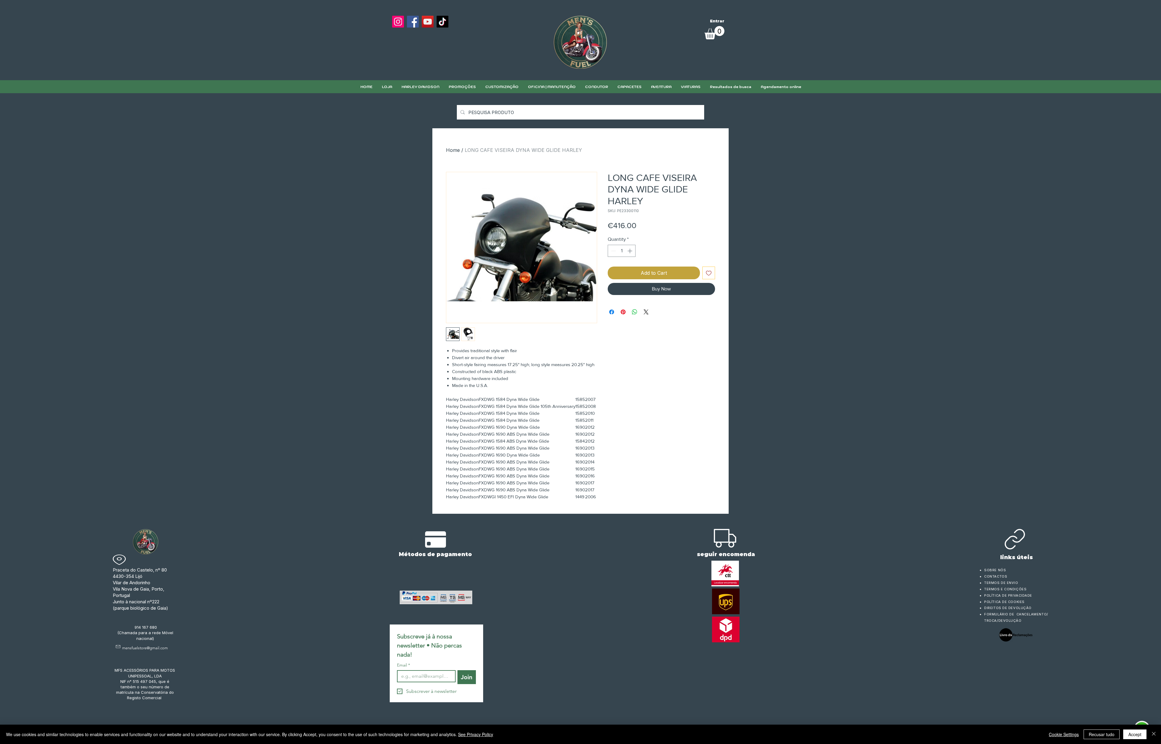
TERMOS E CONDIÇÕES (1005, 589)
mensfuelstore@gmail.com (145, 648)
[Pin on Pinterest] (623, 312)
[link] (714, 32)
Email (403, 665)
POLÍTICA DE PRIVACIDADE (1008, 595)
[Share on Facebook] (611, 312)
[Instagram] (398, 22)
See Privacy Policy (475, 734)
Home (453, 150)
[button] (501, 86)
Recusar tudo (1101, 734)
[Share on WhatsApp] (634, 312)
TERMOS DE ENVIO (1001, 583)
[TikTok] (442, 22)
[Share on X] (646, 312)
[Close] (1153, 734)
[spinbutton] (621, 251)
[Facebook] (413, 22)
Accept (1134, 734)
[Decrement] (613, 251)
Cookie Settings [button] (1064, 734)
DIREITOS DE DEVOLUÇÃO (1008, 608)
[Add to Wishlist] (708, 273)
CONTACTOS (995, 576)
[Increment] (630, 251)
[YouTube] (428, 22)
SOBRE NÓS (995, 570)
